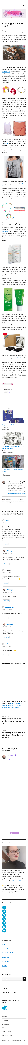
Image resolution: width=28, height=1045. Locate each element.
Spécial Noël (6, 1020)
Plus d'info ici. (16, 881)
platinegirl (7, 499)
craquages (11, 501)
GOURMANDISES (7, 953)
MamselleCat (9, 607)
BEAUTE (4, 944)
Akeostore (5, 231)
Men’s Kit (20, 358)
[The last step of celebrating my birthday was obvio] (14, 823)
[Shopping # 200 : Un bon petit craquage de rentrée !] (13, 461)
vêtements (21, 501)
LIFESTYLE (5, 957)
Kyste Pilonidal (6, 1031)
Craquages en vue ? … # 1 (8, 425)
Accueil (4, 1016)
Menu (23, 5)
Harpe (6, 143)
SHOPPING (5, 961)
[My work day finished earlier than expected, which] (14, 810)
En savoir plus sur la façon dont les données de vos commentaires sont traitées (12, 705)
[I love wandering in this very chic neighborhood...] (14, 796)
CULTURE (5, 948)
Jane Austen (6, 1024)
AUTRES (4, 965)
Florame (16, 501)
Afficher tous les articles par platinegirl (17, 493)
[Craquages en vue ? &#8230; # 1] (13, 416)
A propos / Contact (8, 1035)
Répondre (5, 544)
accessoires (5, 501)
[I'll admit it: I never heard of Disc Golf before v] (14, 768)
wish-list (9, 502)
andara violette (10, 644)
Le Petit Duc (6, 71)
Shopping (20, 499)
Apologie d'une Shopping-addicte (10, 1040)
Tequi (7, 520)
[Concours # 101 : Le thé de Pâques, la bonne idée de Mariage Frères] (13, 438)
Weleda (4, 502)
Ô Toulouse (5, 1028)
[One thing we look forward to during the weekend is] (14, 782)
